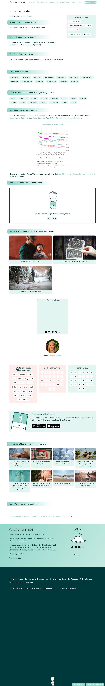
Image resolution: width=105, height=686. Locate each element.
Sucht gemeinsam (78, 684)
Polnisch (15, 82)
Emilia (15, 375)
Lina (25, 387)
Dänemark (13, 547)
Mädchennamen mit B (76, 26)
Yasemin (55, 98)
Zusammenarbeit (15, 582)
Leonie (29, 395)
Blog (73, 2)
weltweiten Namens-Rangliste (70, 118)
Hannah (22, 383)
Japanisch (74, 77)
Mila (15, 383)
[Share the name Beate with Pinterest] (55, 332)
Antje (65, 102)
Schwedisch (52, 82)
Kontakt (12, 579)
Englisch (38, 77)
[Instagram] (83, 546)
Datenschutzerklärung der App (36, 579)
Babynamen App (90, 2)
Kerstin (83, 98)
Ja (49, 219)
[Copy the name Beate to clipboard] (59, 332)
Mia (14, 379)
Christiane (55, 102)
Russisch (40, 82)
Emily (14, 387)
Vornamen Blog (15, 558)
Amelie (30, 383)
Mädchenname (26, 16)
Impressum (29, 582)
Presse (20, 579)
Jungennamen (53, 2)
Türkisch (75, 82)
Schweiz (82, 174)
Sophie (22, 375)
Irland (42, 547)
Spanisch (64, 82)
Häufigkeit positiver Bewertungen (32, 115)
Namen (88, 26)
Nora (16, 395)
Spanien (37, 550)
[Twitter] (72, 546)
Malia (31, 387)
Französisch (50, 77)
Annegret (33, 102)
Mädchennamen (42, 2)
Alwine (35, 98)
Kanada (48, 547)
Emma (20, 379)
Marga (44, 102)
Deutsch (27, 77)
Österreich (71, 174)
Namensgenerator (16, 554)
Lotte (14, 98)
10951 (87, 34)
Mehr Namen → (23, 399)
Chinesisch (15, 77)
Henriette (24, 98)
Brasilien (42, 545)
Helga (74, 98)
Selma (14, 102)
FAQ (81, 579)
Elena (22, 395)
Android (32, 534)
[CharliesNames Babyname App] (17, 2)
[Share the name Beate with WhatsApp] (52, 332)
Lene (23, 102)
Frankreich (22, 547)
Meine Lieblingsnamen (94, 684)
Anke (74, 102)
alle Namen (23, 541)
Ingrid (45, 98)
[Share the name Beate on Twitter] (49, 332)
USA (42, 550)
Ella (20, 387)
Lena (30, 391)
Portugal (23, 550)
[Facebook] (75, 546)
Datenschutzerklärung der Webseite (64, 579)
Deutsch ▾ (78, 555)
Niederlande (14, 550)
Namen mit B (73, 30)
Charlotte (17, 391)
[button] (39, 314)
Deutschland (62, 174)
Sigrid (65, 98)
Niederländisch (87, 77)
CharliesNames (15, 516)
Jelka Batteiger (55, 355)
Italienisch (62, 77)
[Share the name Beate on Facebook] (45, 332)
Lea (24, 391)
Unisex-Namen (65, 2)
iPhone (41, 534)
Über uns (88, 579)
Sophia (30, 375)
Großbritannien (33, 547)
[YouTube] (79, 546)
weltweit (92, 174)
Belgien (35, 545)
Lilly (26, 379)
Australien (27, 545)
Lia (32, 379)
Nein (54, 219)
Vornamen (31, 2)
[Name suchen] (76, 2)
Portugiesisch (27, 82)
